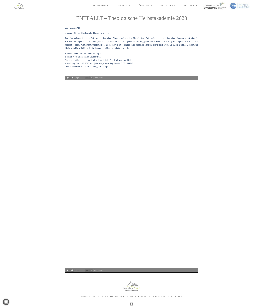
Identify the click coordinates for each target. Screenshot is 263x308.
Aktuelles (166, 5)
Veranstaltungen (113, 296)
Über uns (143, 5)
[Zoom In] (91, 77)
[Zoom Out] (87, 77)
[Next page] (72, 77)
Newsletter (88, 296)
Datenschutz (138, 296)
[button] (6, 302)
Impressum (158, 296)
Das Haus (122, 5)
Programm (99, 5)
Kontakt (189, 5)
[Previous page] (68, 77)
